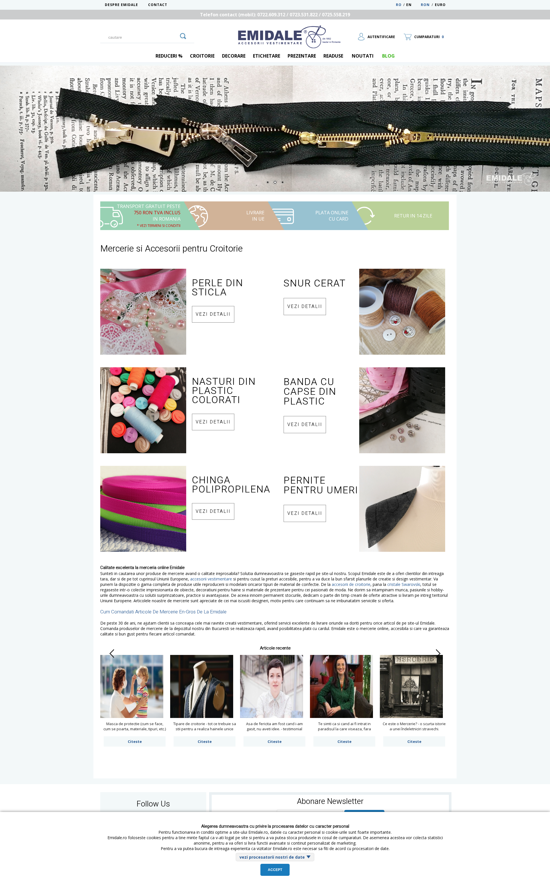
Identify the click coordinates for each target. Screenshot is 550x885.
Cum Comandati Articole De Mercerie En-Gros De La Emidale (163, 611)
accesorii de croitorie (351, 584)
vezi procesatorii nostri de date (272, 857)
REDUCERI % (169, 56)
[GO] (183, 35)
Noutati (363, 56)
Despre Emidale (121, 4)
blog (388, 56)
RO (399, 4)
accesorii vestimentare (211, 579)
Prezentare (302, 56)
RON (425, 4)
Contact (157, 4)
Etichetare (266, 56)
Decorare (233, 56)
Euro (440, 4)
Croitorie (202, 56)
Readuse (333, 56)
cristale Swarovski (403, 584)
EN (413, 4)
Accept (275, 870)
